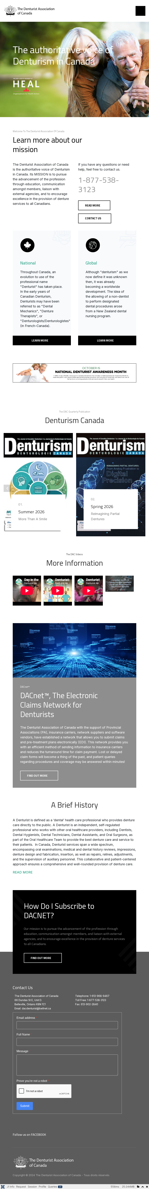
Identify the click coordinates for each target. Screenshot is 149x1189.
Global (91, 263)
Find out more (37, 775)
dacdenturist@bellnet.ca (36, 1008)
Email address (27, 1017)
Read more (92, 205)
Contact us (93, 218)
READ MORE (23, 872)
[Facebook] (50, 1135)
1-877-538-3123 (98, 184)
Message (23, 1051)
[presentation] (7, 488)
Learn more (40, 340)
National (28, 263)
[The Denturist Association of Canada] (36, 11)
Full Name (24, 1034)
